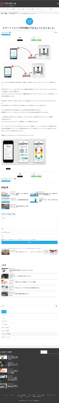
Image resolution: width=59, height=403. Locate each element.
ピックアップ (4, 314)
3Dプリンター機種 (30, 9)
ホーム (2, 9)
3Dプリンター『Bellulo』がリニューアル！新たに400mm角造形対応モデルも (24, 287)
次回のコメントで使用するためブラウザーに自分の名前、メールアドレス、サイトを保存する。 (20, 239)
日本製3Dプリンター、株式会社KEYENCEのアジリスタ (20, 276)
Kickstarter (19, 135)
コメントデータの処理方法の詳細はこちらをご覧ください (31, 248)
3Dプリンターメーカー (41, 9)
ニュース (3, 208)
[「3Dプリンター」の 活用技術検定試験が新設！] (5, 198)
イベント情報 (50, 9)
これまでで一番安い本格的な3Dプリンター (19, 251)
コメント (11, 178)
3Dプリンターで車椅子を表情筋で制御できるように (19, 293)
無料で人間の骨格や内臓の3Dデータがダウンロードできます (21, 270)
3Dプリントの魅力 (21, 9)
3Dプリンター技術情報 (11, 9)
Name (2, 228)
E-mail (2, 232)
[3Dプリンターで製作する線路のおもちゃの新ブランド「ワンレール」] (5, 208)
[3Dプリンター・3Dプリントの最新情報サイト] (8, 4)
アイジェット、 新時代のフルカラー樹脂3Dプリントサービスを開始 (22, 281)
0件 (10, 32)
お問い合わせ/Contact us (13, 12)
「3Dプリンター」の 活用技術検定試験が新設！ (19, 199)
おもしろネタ (3, 12)
